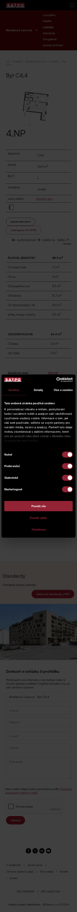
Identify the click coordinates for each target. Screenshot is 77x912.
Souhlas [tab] (13, 390)
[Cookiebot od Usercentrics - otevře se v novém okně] (56, 379)
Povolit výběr (38, 517)
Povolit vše (38, 506)
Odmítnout (39, 529)
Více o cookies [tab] (63, 390)
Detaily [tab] (38, 390)
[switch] (67, 466)
